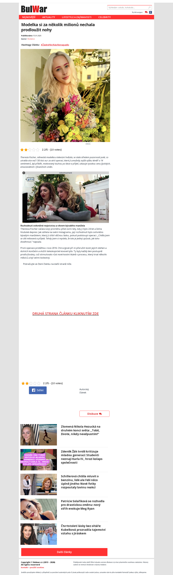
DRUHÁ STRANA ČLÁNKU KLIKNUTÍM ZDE (65, 313)
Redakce (31, 39)
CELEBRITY (104, 17)
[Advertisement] (65, 287)
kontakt (24, 567)
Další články (64, 552)
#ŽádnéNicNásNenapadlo (55, 44)
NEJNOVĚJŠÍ (28, 17)
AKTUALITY (48, 17)
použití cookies (37, 567)
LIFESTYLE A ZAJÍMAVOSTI (77, 17)
